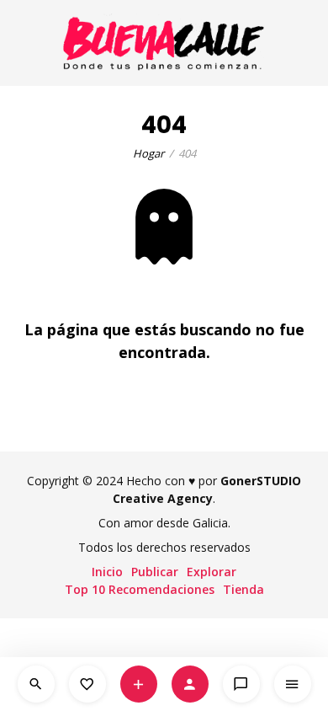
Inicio (107, 572)
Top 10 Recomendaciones (139, 589)
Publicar (154, 572)
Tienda (243, 589)
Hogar (148, 153)
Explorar (211, 572)
